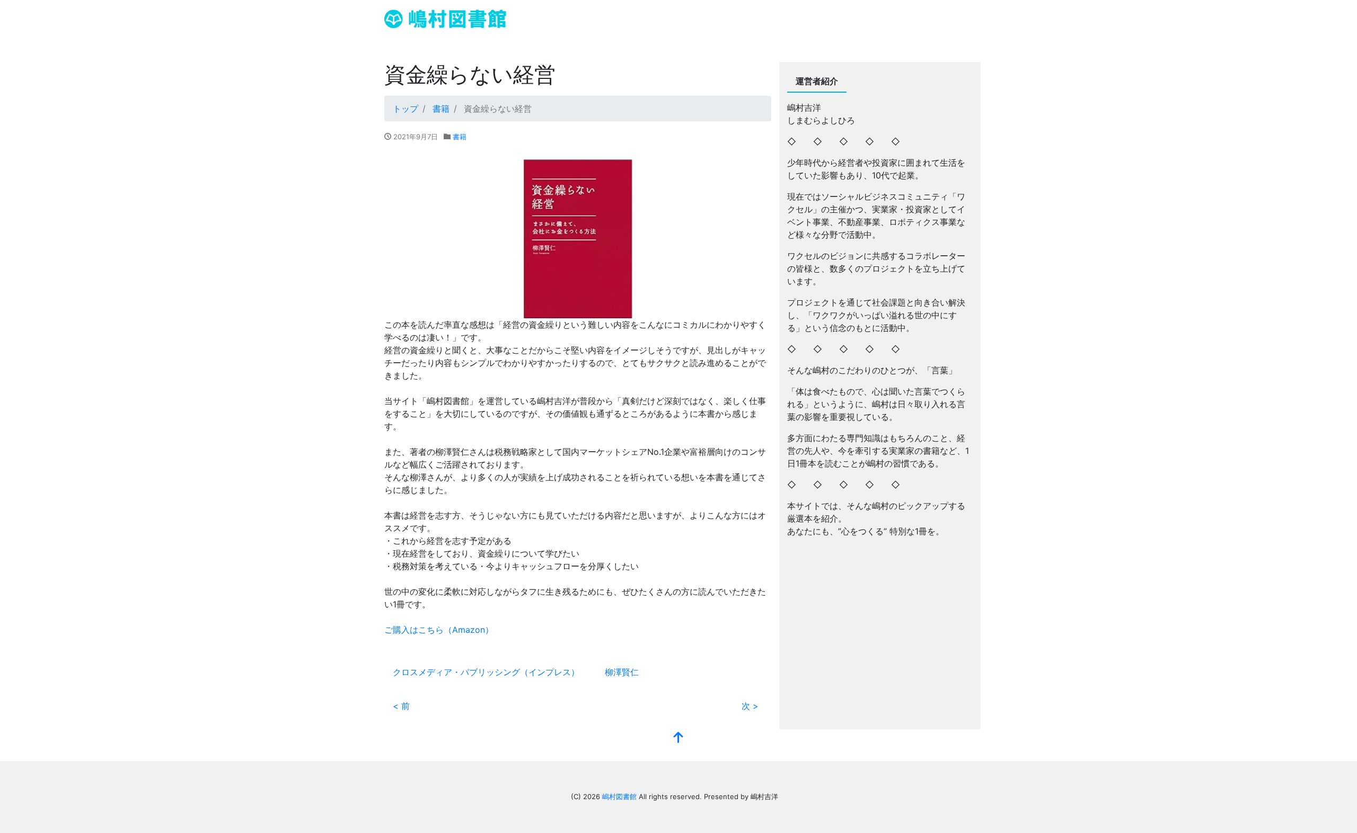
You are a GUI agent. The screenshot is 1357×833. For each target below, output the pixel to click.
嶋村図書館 (619, 796)
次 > (750, 706)
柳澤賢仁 (622, 672)
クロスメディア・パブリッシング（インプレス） (486, 672)
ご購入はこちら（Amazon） (439, 629)
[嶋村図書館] (445, 17)
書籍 (459, 136)
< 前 (401, 706)
